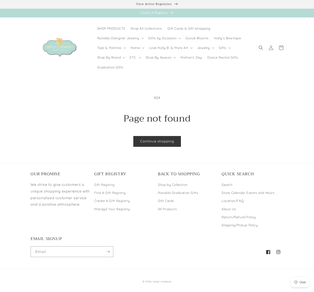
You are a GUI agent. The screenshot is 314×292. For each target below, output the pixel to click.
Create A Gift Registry (112, 201)
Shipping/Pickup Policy (240, 225)
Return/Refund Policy (239, 217)
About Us (229, 209)
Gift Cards (166, 201)
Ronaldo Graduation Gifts (178, 193)
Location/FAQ (233, 201)
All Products (167, 209)
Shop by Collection (173, 185)
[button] (120, 38)
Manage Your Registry (112, 209)
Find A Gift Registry (110, 193)
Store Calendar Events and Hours (248, 193)
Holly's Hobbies (162, 281)
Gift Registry (104, 185)
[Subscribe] (108, 251)
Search (227, 185)
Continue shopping (157, 141)
